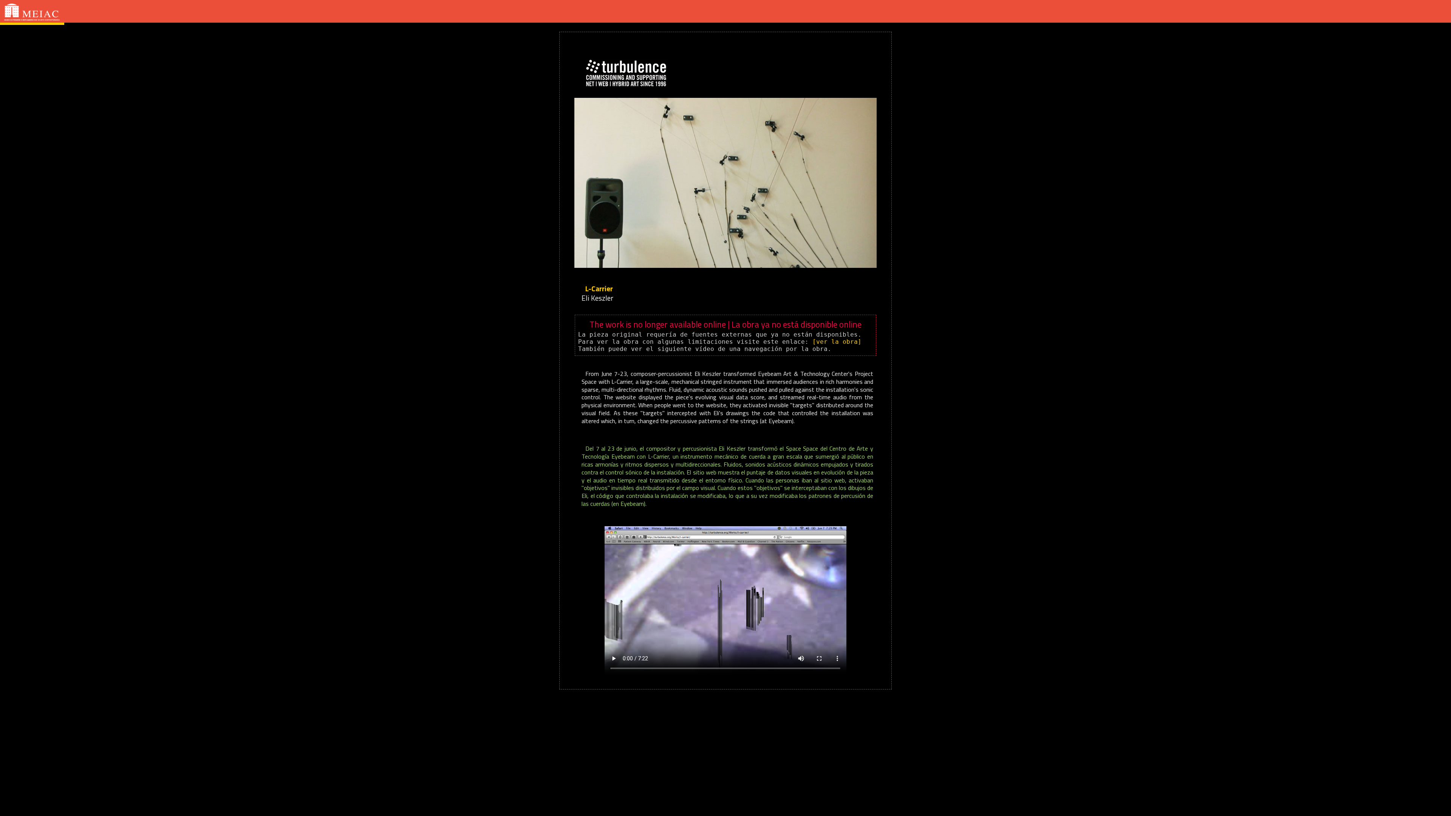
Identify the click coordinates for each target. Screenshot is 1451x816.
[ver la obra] (837, 341)
